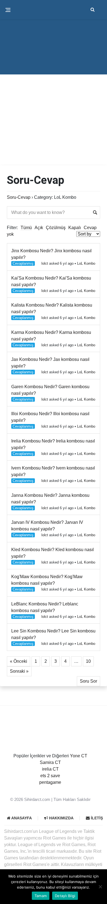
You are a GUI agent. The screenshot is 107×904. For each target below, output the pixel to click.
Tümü (26, 227)
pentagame (50, 782)
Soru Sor (88, 681)
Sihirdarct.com (37, 799)
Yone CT (78, 755)
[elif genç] (50, 789)
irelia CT (50, 769)
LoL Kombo (86, 263)
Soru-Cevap (18, 197)
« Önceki (18, 661)
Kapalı (74, 227)
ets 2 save (50, 775)
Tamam (41, 896)
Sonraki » (19, 671)
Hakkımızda (61, 818)
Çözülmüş (56, 227)
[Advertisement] (53, 109)
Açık (39, 227)
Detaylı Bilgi (65, 896)
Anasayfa (21, 818)
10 (88, 661)
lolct (44, 263)
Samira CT (50, 762)
